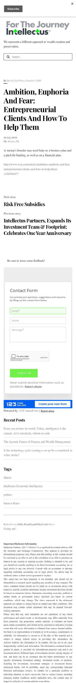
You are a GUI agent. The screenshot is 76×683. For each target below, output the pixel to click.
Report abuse (47, 410)
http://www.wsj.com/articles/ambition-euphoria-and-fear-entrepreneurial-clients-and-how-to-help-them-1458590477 (37, 169)
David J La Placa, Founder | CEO (24, 80)
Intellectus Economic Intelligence (23, 486)
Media (11, 141)
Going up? (10, 528)
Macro (7, 477)
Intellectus (11, 524)
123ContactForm (28, 410)
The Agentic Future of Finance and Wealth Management (37, 442)
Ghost (51, 524)
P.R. (17, 141)
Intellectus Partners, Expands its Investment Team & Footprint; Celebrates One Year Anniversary (37, 226)
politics (8, 494)
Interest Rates (12, 503)
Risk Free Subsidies (24, 204)
